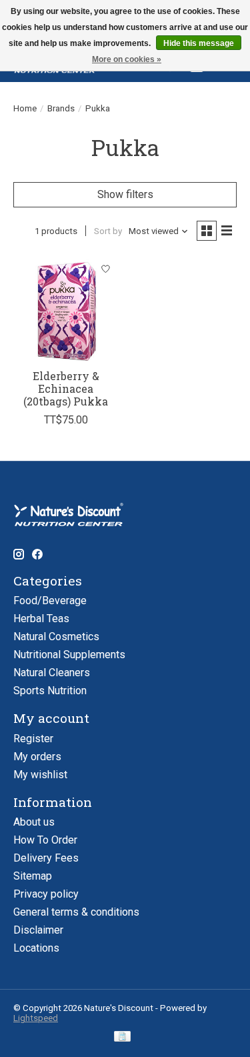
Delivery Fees (46, 858)
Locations (36, 948)
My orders (37, 756)
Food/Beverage (50, 600)
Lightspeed (35, 1018)
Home (25, 108)
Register (33, 738)
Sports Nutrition (50, 690)
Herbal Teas (41, 618)
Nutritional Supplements (69, 654)
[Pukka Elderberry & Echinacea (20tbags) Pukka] (65, 309)
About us (34, 822)
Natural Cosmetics (56, 636)
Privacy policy (46, 894)
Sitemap (32, 876)
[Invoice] (122, 1037)
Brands (61, 108)
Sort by (108, 231)
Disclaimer (38, 930)
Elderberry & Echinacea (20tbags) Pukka (65, 388)
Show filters (125, 194)
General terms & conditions (76, 912)
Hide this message (198, 43)
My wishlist (40, 774)
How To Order (45, 840)
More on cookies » (126, 59)
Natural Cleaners (51, 672)
